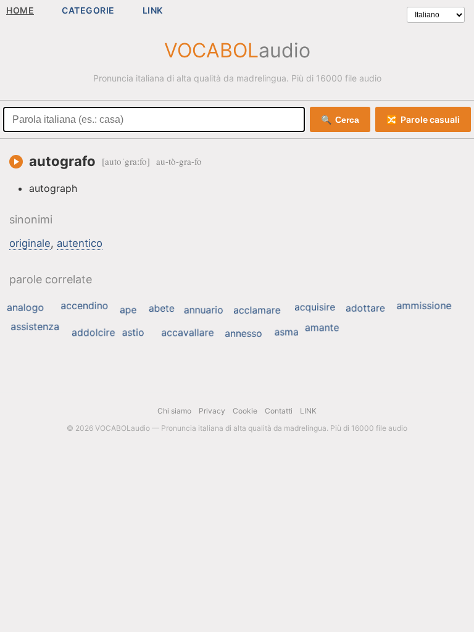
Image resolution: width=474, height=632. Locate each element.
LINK (153, 10)
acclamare (256, 310)
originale (30, 243)
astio (133, 332)
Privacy (212, 410)
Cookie (245, 410)
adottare (365, 308)
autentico (79, 243)
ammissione (423, 305)
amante (322, 328)
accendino (84, 305)
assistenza (34, 326)
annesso (243, 333)
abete (162, 308)
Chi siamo (174, 410)
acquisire (314, 307)
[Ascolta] (16, 161)
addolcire (93, 332)
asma (287, 332)
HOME (20, 10)
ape (128, 309)
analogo (25, 307)
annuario (203, 310)
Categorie (88, 10)
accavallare (187, 332)
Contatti (279, 410)
